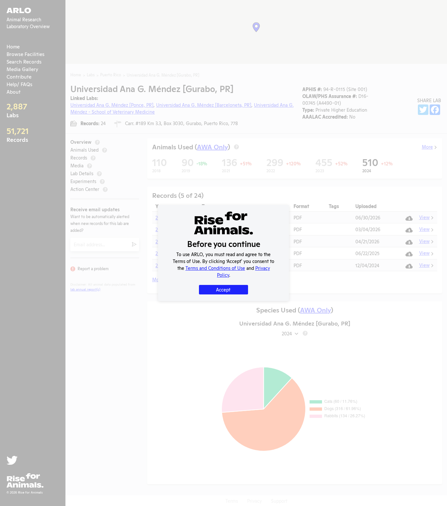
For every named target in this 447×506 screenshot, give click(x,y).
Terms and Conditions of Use (215, 268)
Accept (223, 289)
